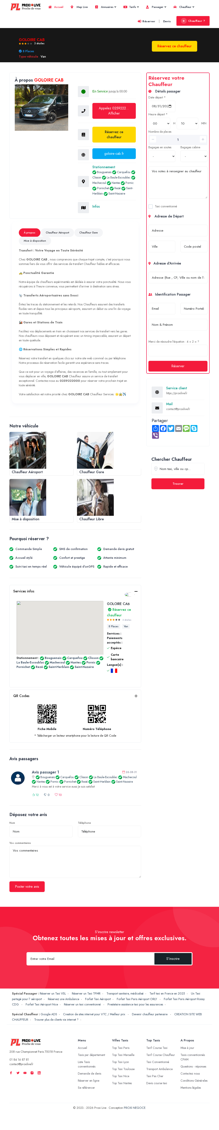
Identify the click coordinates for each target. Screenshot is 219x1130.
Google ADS (49, 1014)
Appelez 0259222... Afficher (114, 111)
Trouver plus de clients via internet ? (56, 1019)
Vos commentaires (20, 843)
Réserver (148, 21)
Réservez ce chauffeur (114, 134)
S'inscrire (173, 958)
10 (60, 795)
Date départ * (157, 97)
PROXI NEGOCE (134, 1108)
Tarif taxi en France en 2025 (167, 993)
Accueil (58, 7)
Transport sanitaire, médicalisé (125, 993)
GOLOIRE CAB (119, 609)
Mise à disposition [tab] (35, 241)
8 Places (113, 626)
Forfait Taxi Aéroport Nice (42, 1004)
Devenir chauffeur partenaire (150, 1014)
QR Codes (21, 695)
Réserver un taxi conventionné (83, 1004)
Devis (167, 21)
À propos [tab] (29, 233)
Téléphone (84, 823)
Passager (157, 7)
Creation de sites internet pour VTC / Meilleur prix (94, 1014)
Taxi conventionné (166, 206)
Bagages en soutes (159, 147)
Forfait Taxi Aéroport (98, 999)
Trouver (178, 484)
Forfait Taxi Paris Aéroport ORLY (137, 999)
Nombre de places (159, 131)
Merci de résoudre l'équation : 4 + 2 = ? (173, 341)
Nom (12, 823)
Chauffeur (184, 7)
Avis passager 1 (45, 772)
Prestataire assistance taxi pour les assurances (135, 1004)
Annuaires (106, 7)
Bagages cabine (190, 147)
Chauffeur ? (196, 21)
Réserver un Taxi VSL (53, 993)
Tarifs (132, 7)
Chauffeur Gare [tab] (88, 233)
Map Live (82, 7)
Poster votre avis (27, 886)
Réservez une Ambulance (63, 999)
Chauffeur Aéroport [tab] (57, 233)
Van (126, 626)
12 (37, 795)
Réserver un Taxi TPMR (86, 993)
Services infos (23, 591)
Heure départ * (158, 114)
